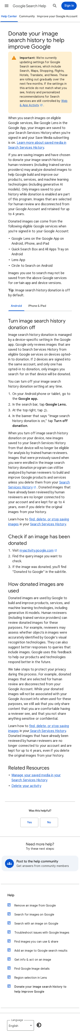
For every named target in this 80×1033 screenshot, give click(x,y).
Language (17, 1020)
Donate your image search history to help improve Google (40, 989)
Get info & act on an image (32, 959)
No (49, 822)
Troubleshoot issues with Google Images (41, 932)
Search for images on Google (34, 914)
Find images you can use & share (36, 941)
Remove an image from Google (35, 905)
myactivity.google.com (36, 550)
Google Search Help (29, 6)
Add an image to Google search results (40, 950)
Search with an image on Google (36, 923)
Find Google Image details (31, 968)
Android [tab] (16, 306)
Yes (29, 822)
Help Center (9, 16)
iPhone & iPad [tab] (37, 306)
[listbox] (20, 1025)
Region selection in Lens (30, 977)
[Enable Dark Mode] (39, 1025)
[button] (6, 6)
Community (27, 16)
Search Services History (48, 524)
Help (10, 895)
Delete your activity (26, 786)
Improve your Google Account (57, 16)
